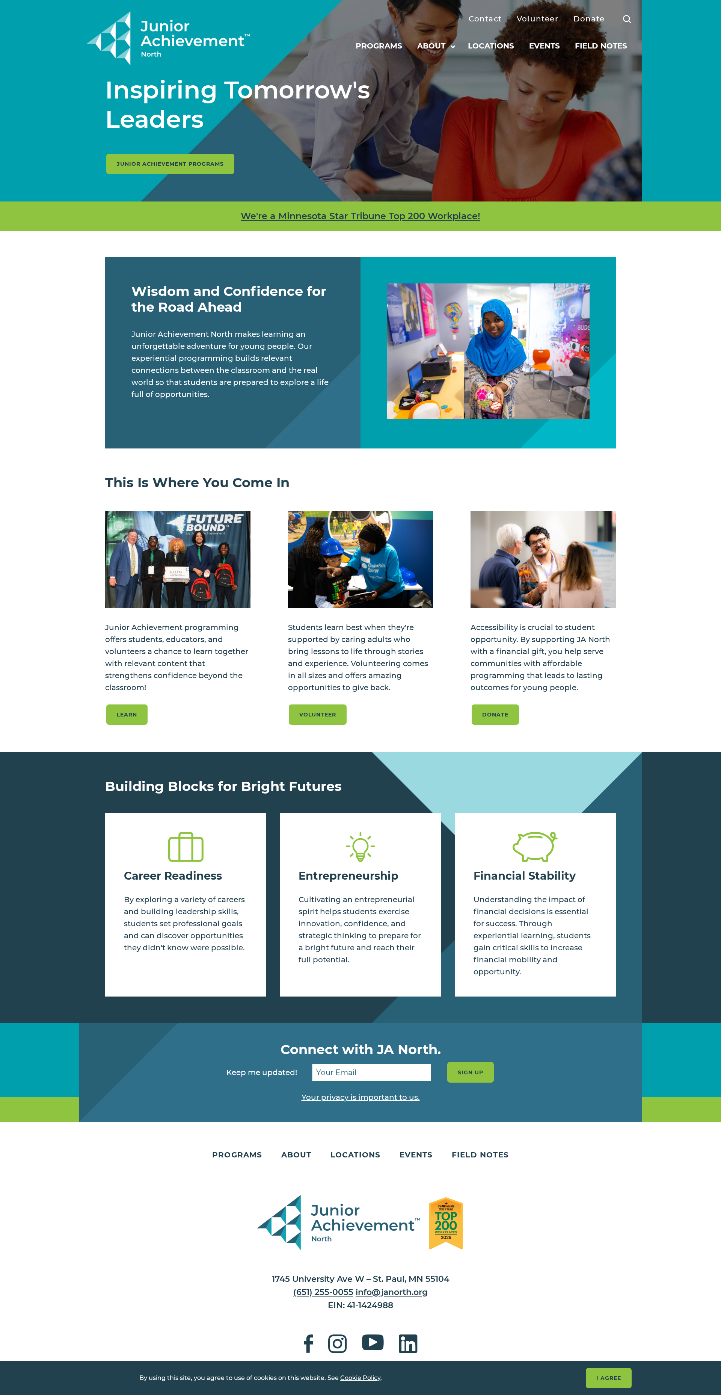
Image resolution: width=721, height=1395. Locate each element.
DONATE (495, 714)
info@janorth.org (392, 1292)
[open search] (627, 18)
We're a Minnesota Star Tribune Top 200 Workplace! (360, 216)
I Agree (608, 1378)
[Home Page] (168, 39)
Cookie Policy (360, 1377)
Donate (589, 18)
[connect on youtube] (373, 1345)
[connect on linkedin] (408, 1345)
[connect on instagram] (337, 1345)
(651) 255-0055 (323, 1292)
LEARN (127, 714)
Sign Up (470, 1072)
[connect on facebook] (308, 1345)
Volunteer (537, 18)
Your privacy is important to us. (361, 1097)
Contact (485, 18)
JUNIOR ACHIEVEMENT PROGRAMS (170, 164)
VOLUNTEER (317, 714)
